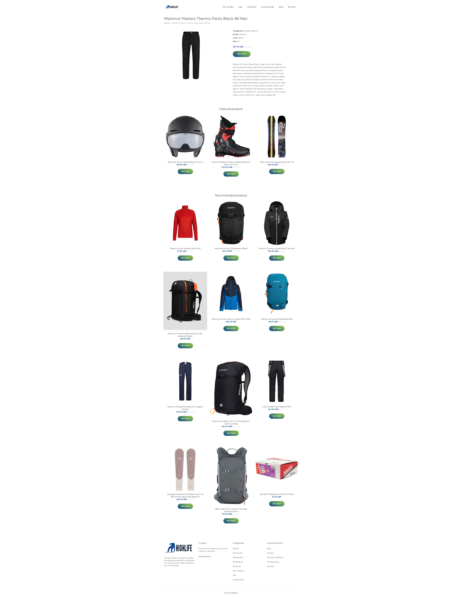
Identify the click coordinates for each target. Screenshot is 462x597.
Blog (281, 7)
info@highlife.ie (205, 556)
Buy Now (242, 54)
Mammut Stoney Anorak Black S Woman (277, 248)
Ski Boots (251, 7)
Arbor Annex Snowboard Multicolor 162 (277, 162)
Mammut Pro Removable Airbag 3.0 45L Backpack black (185, 334)
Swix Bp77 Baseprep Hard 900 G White (277, 494)
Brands (291, 7)
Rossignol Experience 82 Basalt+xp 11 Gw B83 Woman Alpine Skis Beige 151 (185, 495)
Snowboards (267, 7)
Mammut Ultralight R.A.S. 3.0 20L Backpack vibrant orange (231, 422)
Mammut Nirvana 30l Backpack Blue (277, 319)
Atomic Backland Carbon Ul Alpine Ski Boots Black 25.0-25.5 (231, 163)
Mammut (254, 31)
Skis (240, 7)
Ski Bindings (238, 562)
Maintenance (238, 557)
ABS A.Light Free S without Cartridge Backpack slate (231, 510)
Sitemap (270, 566)
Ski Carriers (228, 7)
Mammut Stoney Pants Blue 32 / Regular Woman (185, 407)
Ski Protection (238, 571)
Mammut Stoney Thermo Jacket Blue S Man (231, 319)
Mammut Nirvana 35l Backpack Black (231, 248)
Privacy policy (273, 562)
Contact (270, 553)
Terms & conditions (275, 557)
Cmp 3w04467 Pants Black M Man (276, 406)
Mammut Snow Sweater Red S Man (185, 248)
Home (166, 23)
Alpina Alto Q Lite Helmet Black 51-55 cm (185, 162)
